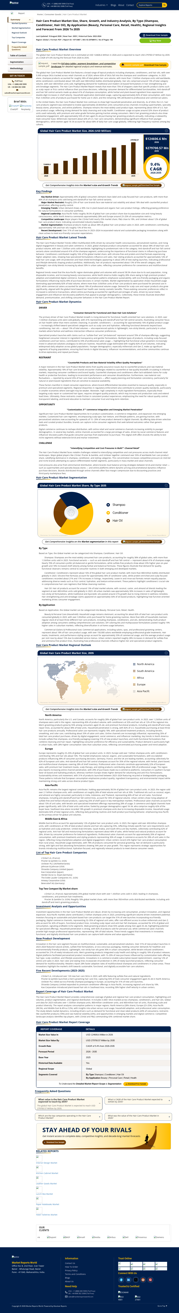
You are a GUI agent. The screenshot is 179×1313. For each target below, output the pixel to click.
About (121, 5)
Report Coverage (19, 42)
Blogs (113, 5)
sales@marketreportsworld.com (17, 93)
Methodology (16, 68)
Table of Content (18, 55)
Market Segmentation (21, 28)
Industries (101, 5)
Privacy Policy (71, 1270)
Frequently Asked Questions (19, 48)
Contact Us (70, 1263)
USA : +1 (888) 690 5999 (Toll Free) (60, 4)
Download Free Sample (156, 35)
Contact (130, 5)
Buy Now (156, 40)
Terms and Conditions (75, 1274)
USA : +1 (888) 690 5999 (17, 84)
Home (40, 14)
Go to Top (162, 1306)
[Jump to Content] (29, 20)
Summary (15, 19)
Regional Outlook (19, 33)
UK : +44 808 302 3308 (16, 87)
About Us (69, 1281)
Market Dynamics (19, 23)
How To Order (71, 1266)
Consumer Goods (53, 14)
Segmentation (17, 62)
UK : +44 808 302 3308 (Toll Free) (60, 6)
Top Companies (18, 37)
